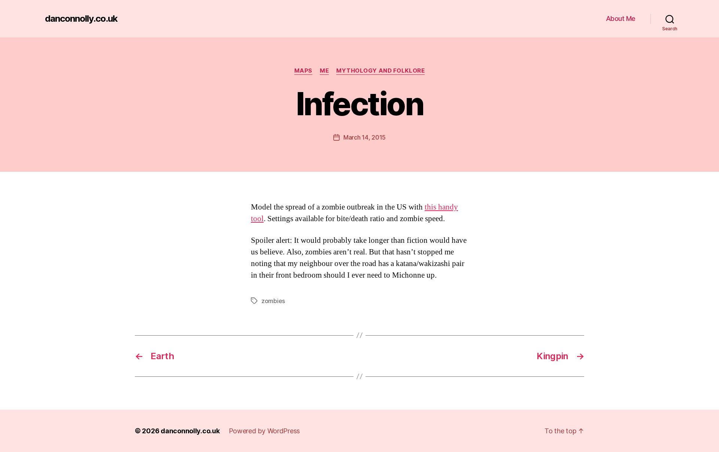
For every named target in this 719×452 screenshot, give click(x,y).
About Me (620, 18)
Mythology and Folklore (380, 70)
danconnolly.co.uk (81, 18)
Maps (303, 70)
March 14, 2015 (364, 137)
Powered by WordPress (264, 431)
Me (324, 70)
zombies (273, 301)
